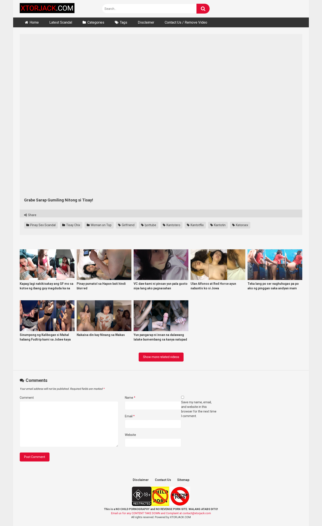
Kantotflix (197, 225)
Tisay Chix (72, 225)
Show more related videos (161, 357)
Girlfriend (127, 225)
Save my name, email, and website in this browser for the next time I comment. (198, 409)
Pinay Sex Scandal (43, 225)
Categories (95, 22)
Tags (123, 22)
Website (130, 435)
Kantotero (173, 225)
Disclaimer (146, 22)
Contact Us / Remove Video (186, 22)
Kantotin (219, 225)
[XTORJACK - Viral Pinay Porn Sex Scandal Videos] (47, 9)
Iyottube (150, 225)
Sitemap (183, 480)
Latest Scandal (60, 22)
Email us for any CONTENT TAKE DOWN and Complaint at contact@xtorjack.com (161, 513)
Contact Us (163, 480)
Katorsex (241, 225)
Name (130, 397)
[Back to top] (307, 512)
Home (34, 22)
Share (31, 215)
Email (130, 416)
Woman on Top (100, 225)
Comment (27, 397)
